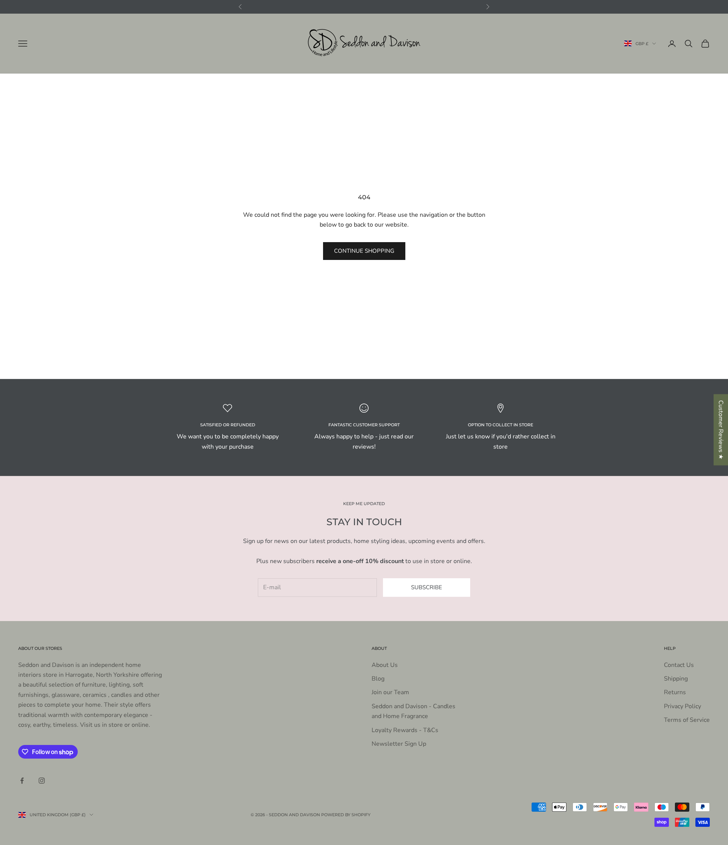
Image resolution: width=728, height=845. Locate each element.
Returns (675, 692)
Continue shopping (364, 251)
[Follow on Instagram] (42, 780)
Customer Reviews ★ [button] (721, 429)
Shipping (676, 678)
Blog (378, 678)
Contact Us (679, 665)
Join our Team (390, 692)
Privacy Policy (682, 706)
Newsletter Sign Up (399, 744)
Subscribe (426, 587)
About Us (385, 665)
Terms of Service (687, 720)
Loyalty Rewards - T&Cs (405, 730)
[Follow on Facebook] (22, 780)
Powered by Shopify (345, 814)
